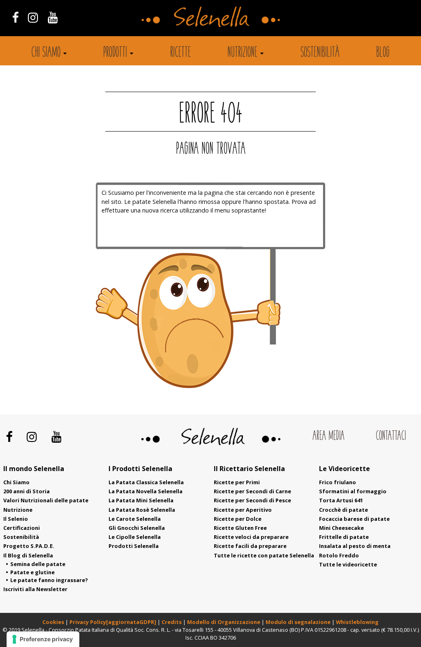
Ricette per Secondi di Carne (252, 491)
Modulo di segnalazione (299, 622)
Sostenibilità (320, 53)
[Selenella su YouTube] (53, 17)
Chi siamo (45, 53)
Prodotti (115, 53)
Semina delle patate (37, 564)
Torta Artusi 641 (341, 500)
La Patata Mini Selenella (141, 500)
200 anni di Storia (26, 491)
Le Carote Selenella (135, 518)
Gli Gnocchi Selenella (137, 527)
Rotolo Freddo (339, 555)
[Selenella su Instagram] (33, 17)
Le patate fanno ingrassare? (49, 580)
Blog (383, 53)
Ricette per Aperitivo (243, 509)
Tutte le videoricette (348, 564)
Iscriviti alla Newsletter (35, 589)
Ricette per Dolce (237, 518)
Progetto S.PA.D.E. (28, 546)
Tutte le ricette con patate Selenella (264, 555)
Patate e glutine (32, 572)
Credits (172, 622)
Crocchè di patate (343, 509)
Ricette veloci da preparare (251, 537)
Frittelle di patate (344, 537)
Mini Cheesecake (341, 527)
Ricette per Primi (237, 482)
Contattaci (391, 436)
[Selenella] (210, 16)
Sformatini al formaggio (352, 491)
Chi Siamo (16, 482)
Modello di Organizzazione (224, 622)
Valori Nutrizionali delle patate (45, 500)
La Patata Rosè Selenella (142, 509)
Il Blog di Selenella (28, 555)
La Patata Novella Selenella (146, 491)
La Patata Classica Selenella (146, 482)
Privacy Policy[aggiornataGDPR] (112, 622)
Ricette (180, 53)
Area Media (328, 436)
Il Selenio (15, 518)
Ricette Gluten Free (240, 527)
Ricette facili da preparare (250, 546)
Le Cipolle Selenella (135, 537)
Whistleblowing (357, 622)
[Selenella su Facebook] (15, 17)
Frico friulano (337, 482)
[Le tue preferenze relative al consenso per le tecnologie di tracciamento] (43, 639)
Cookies (53, 622)
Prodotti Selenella (134, 546)
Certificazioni (21, 527)
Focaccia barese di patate (354, 518)
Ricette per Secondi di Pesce (252, 500)
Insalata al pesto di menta (355, 546)
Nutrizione (242, 53)
